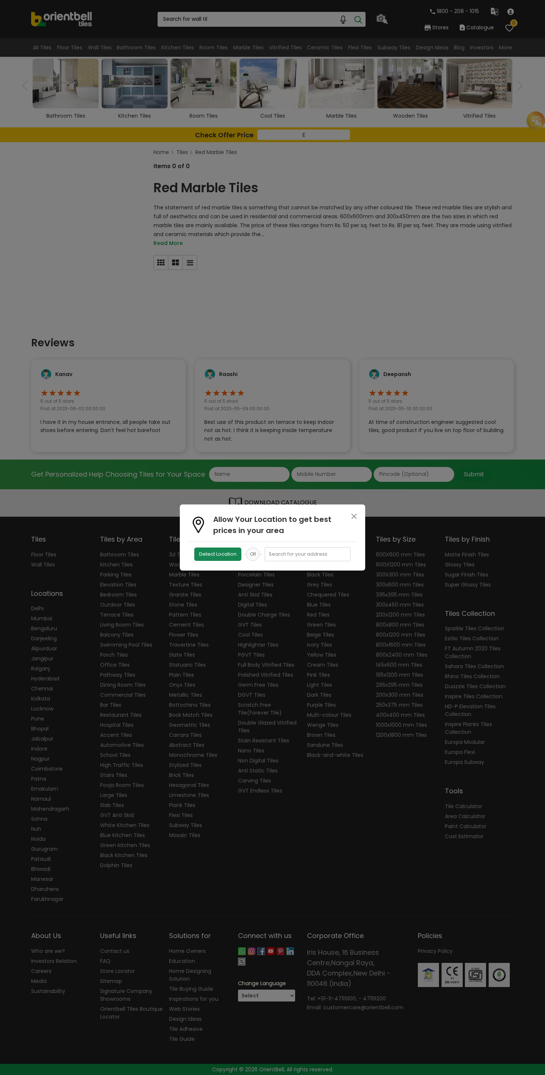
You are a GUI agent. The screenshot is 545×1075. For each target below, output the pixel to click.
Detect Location (218, 554)
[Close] (354, 516)
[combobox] (308, 554)
